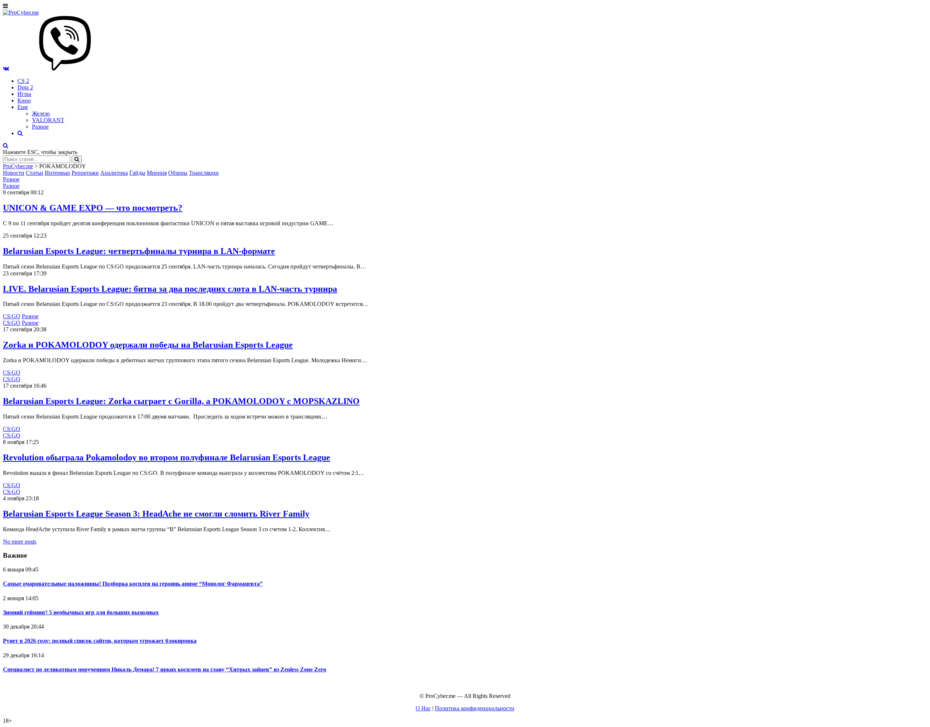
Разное (40, 127)
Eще (22, 107)
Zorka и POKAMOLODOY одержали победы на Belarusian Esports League (148, 345)
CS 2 (23, 81)
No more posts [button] (19, 541)
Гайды (137, 173)
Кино (24, 100)
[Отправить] (77, 159)
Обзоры (177, 173)
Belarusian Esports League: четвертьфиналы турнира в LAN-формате (139, 251)
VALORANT (48, 120)
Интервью (57, 173)
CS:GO (11, 316)
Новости (13, 173)
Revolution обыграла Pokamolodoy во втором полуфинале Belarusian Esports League (166, 457)
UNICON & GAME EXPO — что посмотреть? (92, 208)
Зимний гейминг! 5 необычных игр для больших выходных (81, 612)
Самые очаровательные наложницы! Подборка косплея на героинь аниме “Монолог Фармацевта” (133, 584)
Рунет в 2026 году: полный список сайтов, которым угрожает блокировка (100, 641)
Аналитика (114, 173)
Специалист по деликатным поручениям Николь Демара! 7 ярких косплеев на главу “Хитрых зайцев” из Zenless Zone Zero (164, 669)
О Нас (423, 708)
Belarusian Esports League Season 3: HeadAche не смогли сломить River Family (156, 513)
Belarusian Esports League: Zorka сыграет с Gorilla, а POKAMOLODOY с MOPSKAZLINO (181, 401)
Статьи (34, 173)
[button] (6, 68)
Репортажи (85, 173)
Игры (24, 94)
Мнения (157, 173)
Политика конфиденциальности (474, 708)
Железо (41, 113)
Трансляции (204, 173)
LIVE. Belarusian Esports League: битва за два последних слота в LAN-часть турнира (170, 289)
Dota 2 (25, 87)
